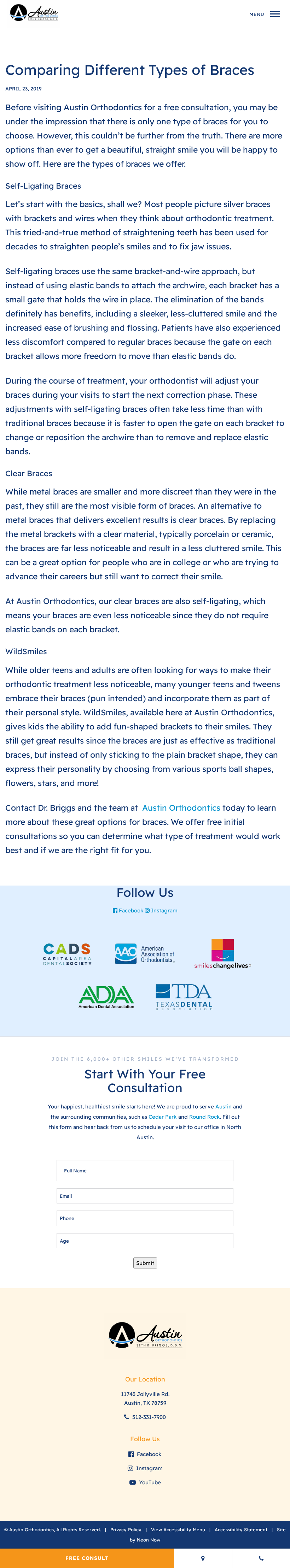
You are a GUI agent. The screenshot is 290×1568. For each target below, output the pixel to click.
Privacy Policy (125, 1529)
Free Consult (87, 1558)
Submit (145, 1263)
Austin (223, 1106)
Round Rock (204, 1116)
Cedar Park (163, 1116)
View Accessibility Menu (178, 1529)
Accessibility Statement (241, 1529)
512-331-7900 (148, 1417)
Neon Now (148, 1540)
